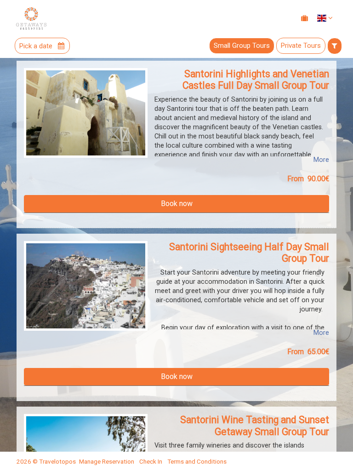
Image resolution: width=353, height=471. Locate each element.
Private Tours (301, 45)
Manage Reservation (106, 461)
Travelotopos (57, 461)
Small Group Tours (242, 45)
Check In (150, 461)
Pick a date (36, 45)
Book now (177, 203)
